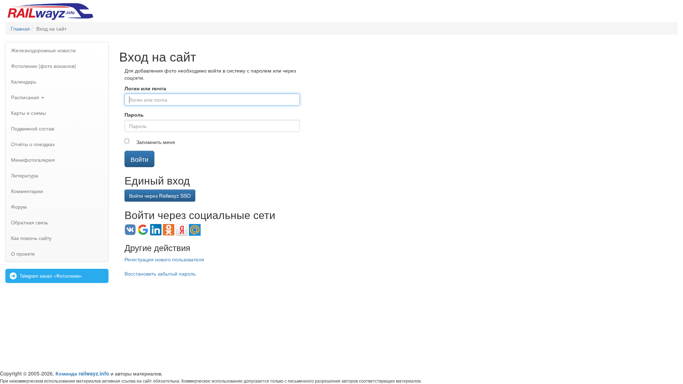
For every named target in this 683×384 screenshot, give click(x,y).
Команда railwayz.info (82, 373)
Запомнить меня (155, 141)
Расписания (26, 97)
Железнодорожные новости (43, 50)
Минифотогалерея (33, 159)
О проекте (23, 253)
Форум (19, 206)
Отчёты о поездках (33, 144)
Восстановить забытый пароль (160, 273)
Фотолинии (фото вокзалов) (43, 65)
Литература (24, 175)
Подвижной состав (32, 128)
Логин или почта (145, 88)
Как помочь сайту (31, 237)
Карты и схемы (28, 112)
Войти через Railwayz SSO (160, 195)
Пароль (134, 114)
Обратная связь (29, 222)
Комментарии (27, 190)
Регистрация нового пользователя (164, 259)
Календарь (23, 81)
